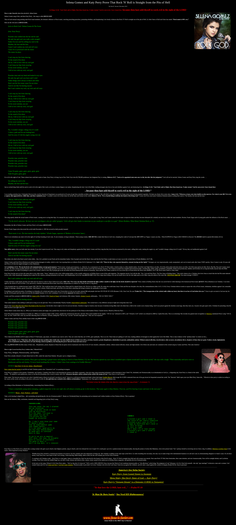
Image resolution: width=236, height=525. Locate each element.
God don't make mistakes (65, 465)
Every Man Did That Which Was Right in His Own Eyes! (28, 306)
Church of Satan (54, 296)
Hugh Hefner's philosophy (79, 302)
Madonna (209, 314)
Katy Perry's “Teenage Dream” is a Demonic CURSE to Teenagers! (134, 482)
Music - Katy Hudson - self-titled (27, 393)
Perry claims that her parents (12, 369)
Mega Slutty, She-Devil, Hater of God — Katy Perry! (133, 478)
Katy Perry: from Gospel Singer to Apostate (131, 474)
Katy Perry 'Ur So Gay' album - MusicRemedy (28, 366)
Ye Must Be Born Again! (103, 494)
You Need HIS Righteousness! (130, 494)
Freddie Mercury (108, 377)
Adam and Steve (53, 465)
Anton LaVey (36, 296)
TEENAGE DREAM (173, 275)
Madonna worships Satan (219, 449)
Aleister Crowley (86, 296)
